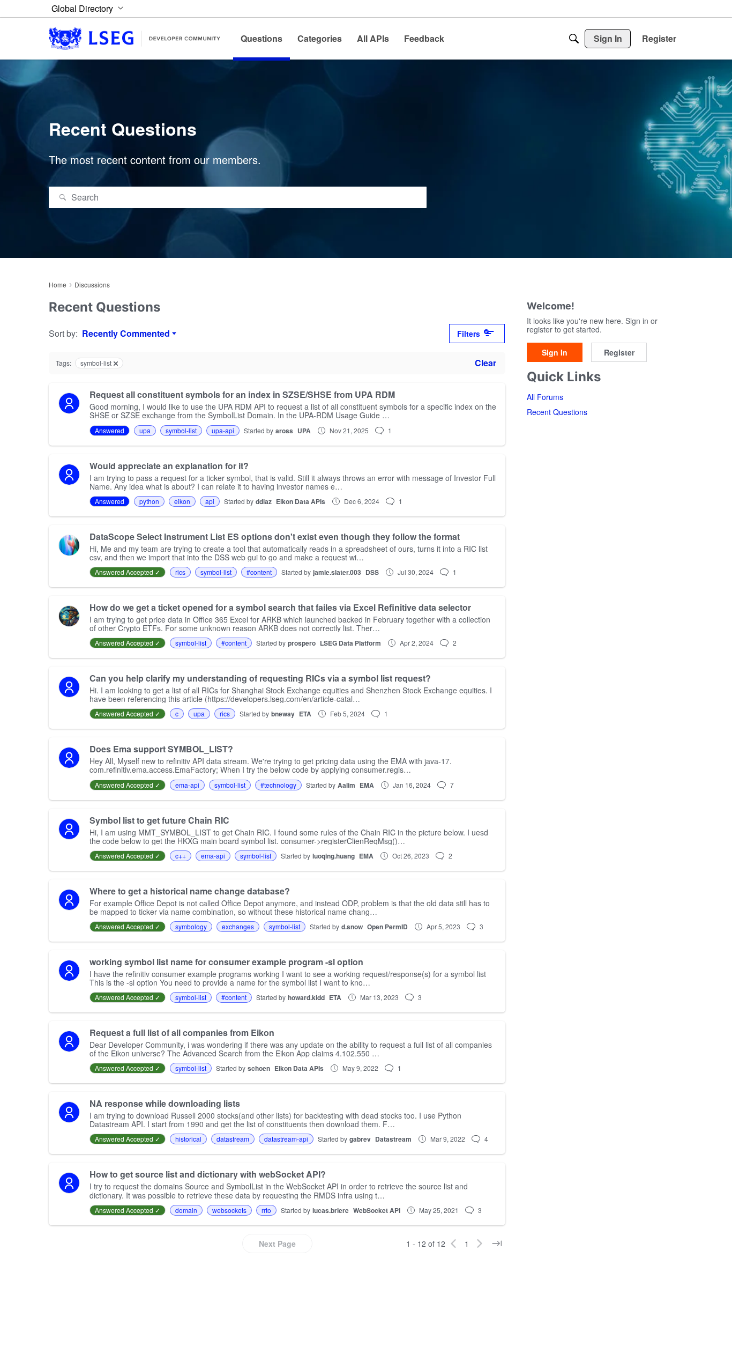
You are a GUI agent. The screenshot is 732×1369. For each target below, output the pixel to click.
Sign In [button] (554, 352)
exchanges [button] (238, 926)
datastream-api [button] (286, 1138)
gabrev (360, 1139)
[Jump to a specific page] (496, 1243)
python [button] (149, 501)
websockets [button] (229, 1210)
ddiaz (264, 501)
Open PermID (387, 926)
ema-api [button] (187, 784)
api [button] (209, 501)
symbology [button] (191, 926)
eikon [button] (182, 501)
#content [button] (259, 571)
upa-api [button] (223, 430)
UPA (304, 430)
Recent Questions (557, 412)
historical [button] (188, 1138)
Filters (468, 333)
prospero (302, 643)
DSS (372, 572)
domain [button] (186, 1210)
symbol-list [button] (181, 430)
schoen (259, 1068)
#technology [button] (278, 784)
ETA (305, 714)
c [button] (176, 713)
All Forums (545, 397)
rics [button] (180, 571)
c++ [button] (180, 855)
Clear (485, 363)
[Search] (574, 38)
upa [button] (145, 430)
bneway (283, 714)
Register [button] (619, 352)
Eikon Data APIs (300, 501)
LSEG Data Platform (350, 643)
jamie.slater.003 (337, 572)
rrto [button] (266, 1210)
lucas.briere (330, 1210)
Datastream (393, 1139)
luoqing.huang (333, 856)
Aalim (346, 785)
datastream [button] (232, 1138)
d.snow (352, 926)
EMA (367, 785)
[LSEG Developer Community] (134, 38)
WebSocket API (376, 1210)
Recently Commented (126, 333)
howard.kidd (306, 997)
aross (284, 430)
